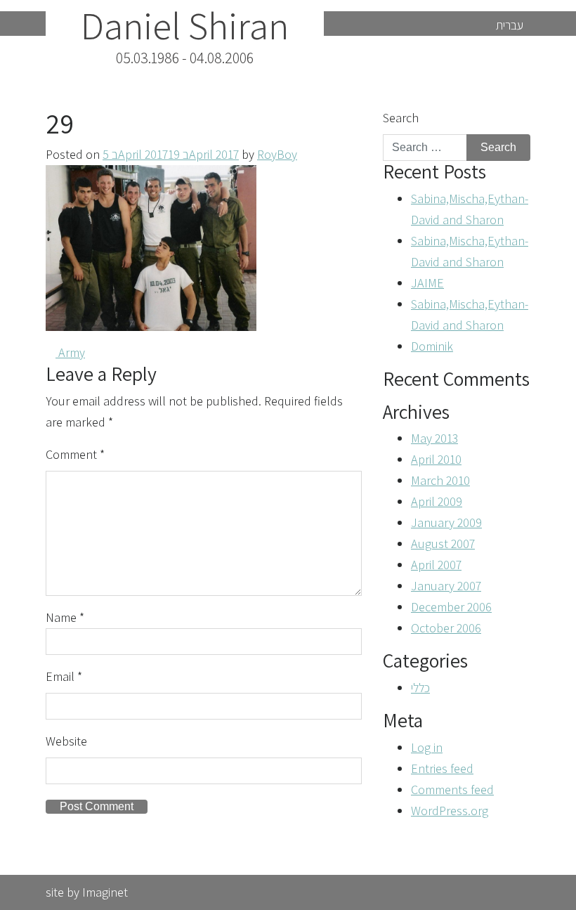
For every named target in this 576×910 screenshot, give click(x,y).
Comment (75, 454)
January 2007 (446, 586)
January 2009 (446, 522)
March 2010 (440, 480)
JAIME (427, 283)
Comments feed (452, 789)
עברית (509, 25)
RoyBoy (277, 154)
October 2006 (446, 628)
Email (64, 676)
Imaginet (105, 892)
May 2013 (434, 438)
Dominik (432, 346)
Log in (427, 747)
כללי (420, 688)
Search (401, 118)
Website (66, 741)
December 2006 (451, 607)
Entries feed (442, 768)
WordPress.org (449, 810)
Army (70, 352)
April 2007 (436, 565)
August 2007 (443, 543)
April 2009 (436, 501)
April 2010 (436, 459)
